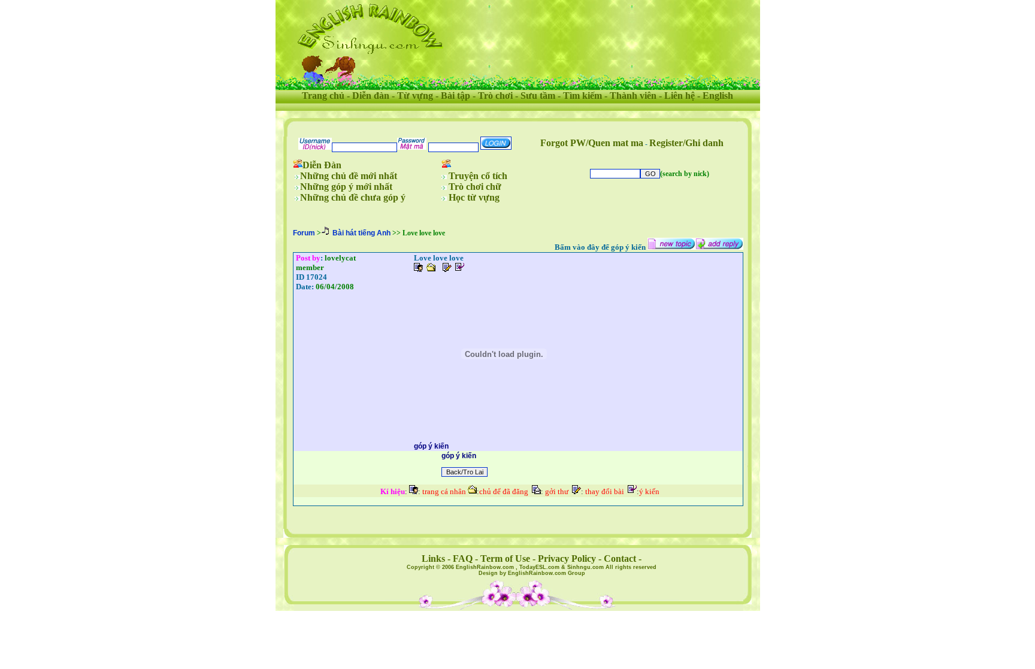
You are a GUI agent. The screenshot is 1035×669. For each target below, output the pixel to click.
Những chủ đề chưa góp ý (352, 197)
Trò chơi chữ (475, 186)
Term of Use (505, 558)
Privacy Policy (567, 558)
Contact (620, 558)
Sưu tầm (537, 95)
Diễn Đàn (321, 165)
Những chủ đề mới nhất (348, 176)
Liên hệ (679, 95)
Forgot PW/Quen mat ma (591, 143)
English (718, 95)
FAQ (463, 558)
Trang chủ (323, 95)
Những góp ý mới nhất (346, 186)
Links (433, 558)
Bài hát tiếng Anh (361, 233)
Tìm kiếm (582, 95)
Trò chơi (495, 95)
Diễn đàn (370, 95)
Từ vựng (415, 95)
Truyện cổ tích (478, 176)
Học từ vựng (474, 197)
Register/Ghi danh (686, 143)
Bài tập (455, 95)
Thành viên (633, 95)
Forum (304, 233)
